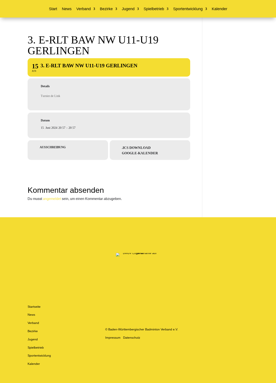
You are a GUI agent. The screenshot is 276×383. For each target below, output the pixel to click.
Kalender (219, 9)
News (67, 9)
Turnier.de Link (50, 96)
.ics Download (136, 148)
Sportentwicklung (188, 9)
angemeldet (52, 199)
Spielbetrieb (154, 9)
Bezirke (106, 9)
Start (53, 9)
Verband (83, 9)
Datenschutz (131, 337)
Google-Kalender (140, 153)
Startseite (34, 306)
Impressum (113, 337)
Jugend (128, 9)
